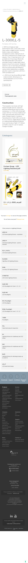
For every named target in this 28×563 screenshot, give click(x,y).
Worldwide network (18, 436)
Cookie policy (20, 518)
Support (17, 416)
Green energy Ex (5, 401)
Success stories (5, 440)
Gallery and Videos (5, 429)
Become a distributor (6, 423)
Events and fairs (5, 439)
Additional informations (6, 436)
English (13, 3)
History (3, 415)
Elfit (3, 414)
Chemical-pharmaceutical (20, 390)
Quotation (5, 85)
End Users (17, 412)
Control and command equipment (6, 398)
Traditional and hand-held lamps (10, 11)
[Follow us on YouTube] (15, 511)
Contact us (18, 433)
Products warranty (18, 417)
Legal (14, 519)
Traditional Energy (18, 396)
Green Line (17, 423)
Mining (16, 391)
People (3, 417)
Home (5, 9)
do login (8, 216)
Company (4, 409)
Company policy (5, 420)
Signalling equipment (6, 394)
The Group (4, 411)
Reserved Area (17, 424)
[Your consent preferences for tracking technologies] (25, 561)
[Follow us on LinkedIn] (11, 511)
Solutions (17, 409)
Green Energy (17, 397)
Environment (4, 418)
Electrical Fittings (5, 399)
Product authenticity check (20, 419)
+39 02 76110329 (15, 480)
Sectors (17, 387)
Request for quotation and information (20, 421)
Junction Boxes (5, 390)
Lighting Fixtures (15, 9)
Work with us (4, 421)
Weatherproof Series (6, 404)
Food (16, 394)
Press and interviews (6, 427)
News (3, 433)
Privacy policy (15, 518)
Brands (3, 412)
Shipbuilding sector (18, 393)
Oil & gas (17, 388)
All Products (4, 405)
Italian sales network (19, 434)
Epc (16, 411)
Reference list (4, 424)
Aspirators (4, 402)
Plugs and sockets (5, 395)
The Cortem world (5, 437)
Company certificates (6, 426)
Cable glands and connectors (5, 392)
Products (9, 9)
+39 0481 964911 (15, 463)
